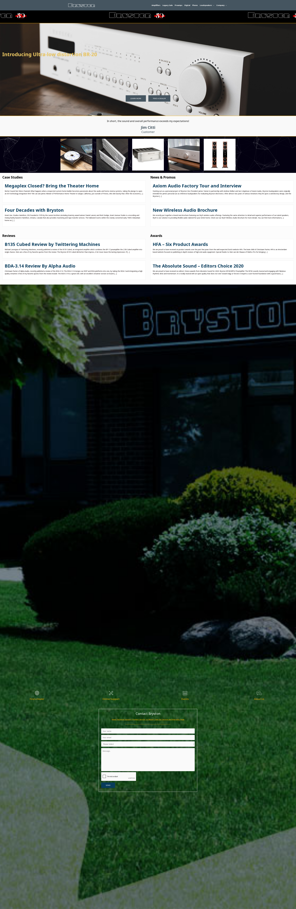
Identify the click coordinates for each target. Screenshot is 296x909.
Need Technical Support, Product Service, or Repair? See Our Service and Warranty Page (148, 719)
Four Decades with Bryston (34, 210)
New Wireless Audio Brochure (185, 210)
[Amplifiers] (112, 155)
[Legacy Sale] (148, 155)
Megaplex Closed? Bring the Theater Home (52, 186)
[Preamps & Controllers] (184, 155)
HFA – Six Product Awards (180, 244)
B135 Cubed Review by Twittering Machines (52, 244)
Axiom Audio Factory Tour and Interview (197, 186)
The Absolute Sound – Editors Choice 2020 (198, 266)
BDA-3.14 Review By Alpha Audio (40, 266)
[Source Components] (76, 155)
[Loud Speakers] (220, 155)
